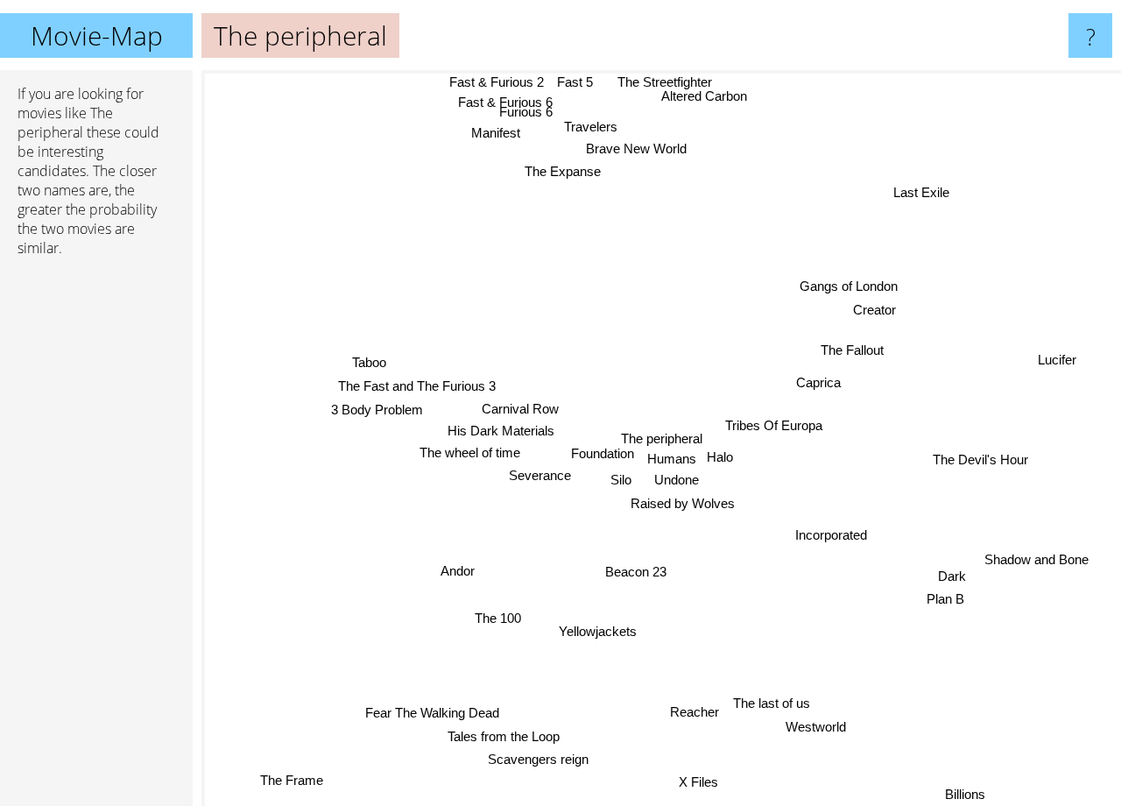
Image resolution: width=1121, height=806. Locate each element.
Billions (966, 794)
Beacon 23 (642, 570)
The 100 (499, 619)
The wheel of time (469, 453)
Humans (673, 457)
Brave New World (639, 145)
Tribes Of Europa (773, 424)
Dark (952, 577)
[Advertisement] (96, 539)
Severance (540, 476)
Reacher (693, 710)
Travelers (597, 114)
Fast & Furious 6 (494, 102)
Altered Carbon (708, 96)
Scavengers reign (533, 758)
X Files (695, 782)
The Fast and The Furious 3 (416, 386)
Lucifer (1058, 357)
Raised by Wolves (684, 502)
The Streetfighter (658, 81)
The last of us (770, 703)
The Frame (294, 781)
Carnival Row (520, 409)
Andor (458, 571)
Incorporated (831, 534)
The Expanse (564, 168)
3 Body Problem (377, 410)
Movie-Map (97, 35)
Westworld (816, 726)
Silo (620, 479)
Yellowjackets (599, 631)
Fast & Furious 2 (495, 81)
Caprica (817, 381)
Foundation (604, 454)
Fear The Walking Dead (430, 710)
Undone (674, 479)
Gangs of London (849, 285)
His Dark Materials (501, 431)
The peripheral (661, 438)
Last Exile (922, 193)
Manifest (496, 140)
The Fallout (852, 350)
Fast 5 (573, 81)
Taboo (370, 364)
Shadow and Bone (1038, 555)
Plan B (944, 601)
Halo (723, 457)
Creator (872, 307)
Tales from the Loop (504, 735)
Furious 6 (530, 118)
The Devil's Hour (979, 460)
